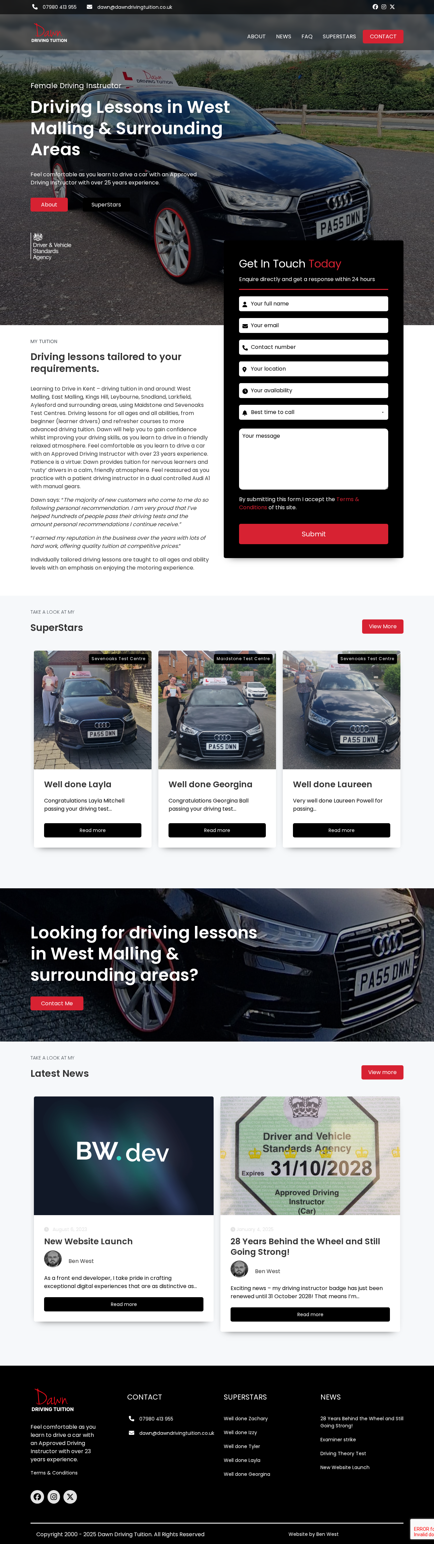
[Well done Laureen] (341, 710)
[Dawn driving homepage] (49, 28)
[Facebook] (375, 7)
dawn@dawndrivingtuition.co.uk (134, 7)
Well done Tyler (242, 1446)
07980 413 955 (60, 7)
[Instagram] (384, 7)
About (49, 205)
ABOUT (256, 36)
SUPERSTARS (339, 36)
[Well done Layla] (93, 710)
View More (383, 626)
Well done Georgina (247, 1474)
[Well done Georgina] (217, 710)
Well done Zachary (246, 1418)
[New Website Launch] (124, 1155)
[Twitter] (392, 7)
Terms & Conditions (54, 1472)
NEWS (283, 36)
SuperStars (106, 205)
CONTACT (383, 36)
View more (382, 1072)
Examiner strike (338, 1439)
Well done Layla (242, 1460)
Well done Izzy (240, 1432)
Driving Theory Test (343, 1453)
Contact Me (57, 1003)
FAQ (307, 36)
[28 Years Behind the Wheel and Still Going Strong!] (310, 1155)
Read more (99, 832)
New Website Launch (345, 1467)
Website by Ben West (314, 1534)
